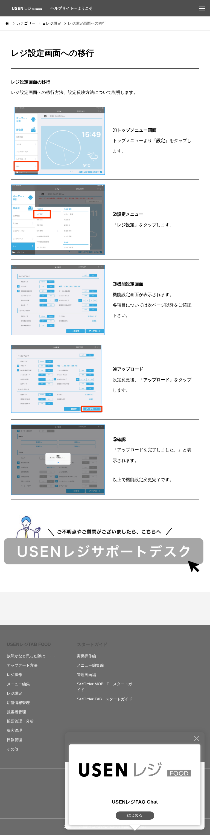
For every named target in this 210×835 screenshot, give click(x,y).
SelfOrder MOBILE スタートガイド (104, 687)
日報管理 (14, 740)
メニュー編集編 (90, 665)
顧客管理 (14, 730)
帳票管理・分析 (20, 721)
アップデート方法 (22, 665)
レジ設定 (14, 693)
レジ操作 (14, 674)
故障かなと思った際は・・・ (32, 656)
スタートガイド (92, 644)
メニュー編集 (18, 684)
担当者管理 (16, 712)
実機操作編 (86, 656)
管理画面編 (86, 674)
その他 (12, 749)
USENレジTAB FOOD (29, 644)
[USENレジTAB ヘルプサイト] (25, 8)
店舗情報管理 (18, 702)
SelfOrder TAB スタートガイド (104, 699)
